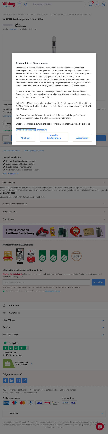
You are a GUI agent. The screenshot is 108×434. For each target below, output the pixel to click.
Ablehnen (25, 138)
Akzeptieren (82, 138)
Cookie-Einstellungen (54, 136)
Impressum (42, 130)
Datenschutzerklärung (26, 130)
